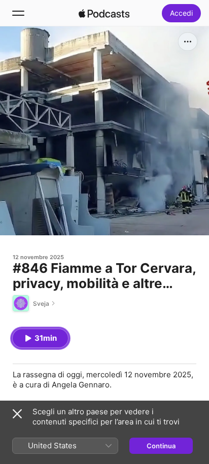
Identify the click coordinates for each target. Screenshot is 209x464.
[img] (104, 13)
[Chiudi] (17, 413)
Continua (161, 446)
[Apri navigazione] (18, 13)
